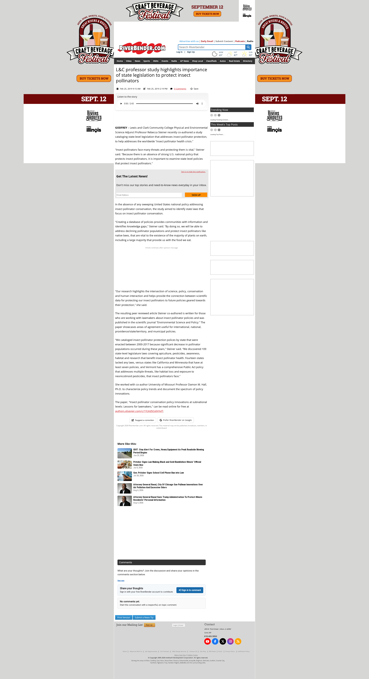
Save (195, 88)
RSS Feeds (212, 651)
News (137, 61)
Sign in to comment (191, 590)
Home (120, 61)
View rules (120, 580)
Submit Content (224, 41)
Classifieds (211, 61)
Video (129, 61)
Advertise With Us (136, 651)
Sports (146, 61)
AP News (184, 61)
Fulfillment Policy (244, 651)
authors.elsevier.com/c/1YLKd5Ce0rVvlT (139, 411)
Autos (223, 61)
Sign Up (191, 52)
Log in (179, 52)
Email (181, 625)
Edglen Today (193, 655)
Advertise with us (189, 41)
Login (175, 625)
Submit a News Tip (144, 617)
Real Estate (234, 61)
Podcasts (240, 41)
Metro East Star (180, 655)
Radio (250, 41)
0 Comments (180, 88)
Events (165, 61)
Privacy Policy (230, 651)
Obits (155, 61)
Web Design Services (179, 651)
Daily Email (207, 41)
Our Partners (164, 651)
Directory (247, 61)
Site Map (203, 651)
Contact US (193, 651)
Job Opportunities (151, 651)
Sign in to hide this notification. (193, 172)
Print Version (123, 617)
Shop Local (197, 61)
